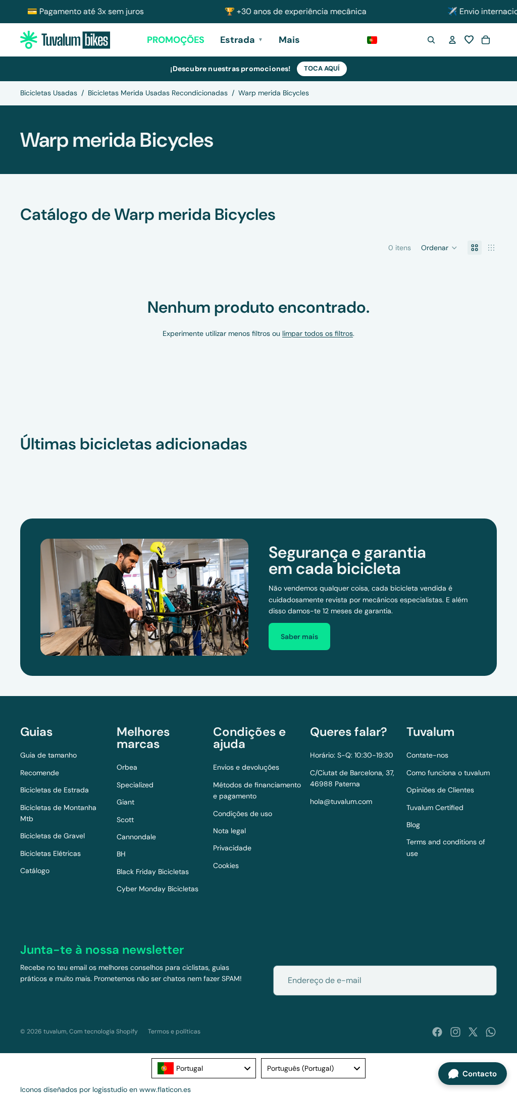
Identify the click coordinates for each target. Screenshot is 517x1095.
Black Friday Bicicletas (153, 871)
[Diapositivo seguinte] (486, 466)
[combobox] (203, 1068)
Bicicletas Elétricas (50, 853)
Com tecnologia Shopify (103, 1031)
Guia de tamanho (48, 755)
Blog (413, 824)
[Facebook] (437, 1032)
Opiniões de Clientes (440, 789)
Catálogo (34, 870)
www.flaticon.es (165, 1089)
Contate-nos (427, 755)
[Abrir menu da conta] (452, 40)
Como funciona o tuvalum (448, 772)
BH (121, 853)
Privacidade (232, 847)
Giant (125, 801)
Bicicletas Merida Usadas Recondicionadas (158, 92)
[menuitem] (289, 40)
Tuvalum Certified (434, 807)
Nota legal (229, 830)
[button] (469, 40)
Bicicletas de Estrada (54, 789)
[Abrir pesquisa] (431, 40)
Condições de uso (242, 813)
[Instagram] (455, 1032)
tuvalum (55, 1031)
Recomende (39, 772)
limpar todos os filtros (317, 333)
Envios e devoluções (246, 767)
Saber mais (299, 636)
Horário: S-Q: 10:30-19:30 (351, 755)
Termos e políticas (174, 1031)
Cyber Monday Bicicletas (157, 888)
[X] (473, 1032)
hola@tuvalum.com (341, 801)
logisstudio (109, 1089)
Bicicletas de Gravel (52, 835)
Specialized (135, 784)
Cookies (226, 865)
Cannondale (136, 836)
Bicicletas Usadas (48, 92)
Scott (125, 819)
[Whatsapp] (491, 1032)
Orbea (127, 767)
